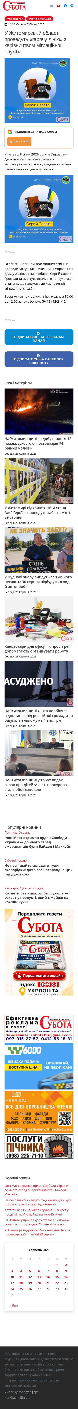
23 (66, 1283)
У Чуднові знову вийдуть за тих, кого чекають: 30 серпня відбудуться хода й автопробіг (38, 581)
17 (12, 1283)
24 (12, 1289)
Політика (11, 832)
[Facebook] (65, 6)
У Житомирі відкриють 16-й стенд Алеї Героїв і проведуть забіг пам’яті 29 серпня (37, 512)
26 (30, 1289)
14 (48, 1277)
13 (39, 1277)
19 (30, 1283)
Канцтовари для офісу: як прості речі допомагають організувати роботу (38, 649)
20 (39, 1283)
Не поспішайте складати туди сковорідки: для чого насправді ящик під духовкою (39, 869)
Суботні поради (16, 860)
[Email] (52, 6)
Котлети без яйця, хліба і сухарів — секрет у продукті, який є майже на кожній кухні (36, 897)
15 (57, 1277)
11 (21, 1277)
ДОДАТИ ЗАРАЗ (19, 141)
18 (21, 1283)
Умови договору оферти (22, 1392)
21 (48, 1283)
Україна (24, 832)
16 (66, 1277)
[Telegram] (72, 6)
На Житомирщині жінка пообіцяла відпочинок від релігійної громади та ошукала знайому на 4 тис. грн (39, 715)
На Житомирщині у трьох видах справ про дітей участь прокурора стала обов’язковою (36, 784)
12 (30, 1277)
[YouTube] (59, 6)
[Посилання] (14, 6)
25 (21, 1289)
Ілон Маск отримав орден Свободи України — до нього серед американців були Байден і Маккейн (38, 842)
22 (57, 1283)
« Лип (14, 1305)
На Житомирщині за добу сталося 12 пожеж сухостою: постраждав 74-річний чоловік (38, 443)
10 (12, 1277)
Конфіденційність (17, 1398)
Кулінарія (11, 888)
